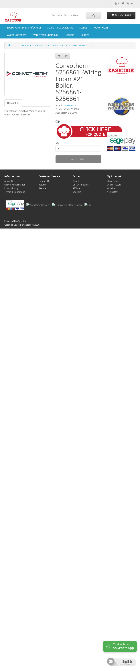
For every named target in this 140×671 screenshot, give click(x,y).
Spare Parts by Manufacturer (23, 27)
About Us (9, 181)
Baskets (69, 34)
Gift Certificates (80, 184)
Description (13, 103)
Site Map (43, 188)
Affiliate (76, 188)
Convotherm (69, 105)
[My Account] (117, 3)
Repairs (84, 34)
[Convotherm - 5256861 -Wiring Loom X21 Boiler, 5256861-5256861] (27, 74)
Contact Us (44, 181)
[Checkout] (132, 3)
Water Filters (101, 27)
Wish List (111, 188)
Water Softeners (16, 34)
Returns (42, 184)
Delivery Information (14, 184)
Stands (83, 27)
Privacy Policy (11, 188)
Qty (57, 142)
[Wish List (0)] (122, 3)
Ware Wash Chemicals (45, 34)
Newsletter (112, 191)
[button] (91, 130)
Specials (77, 191)
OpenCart (22, 221)
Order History (114, 184)
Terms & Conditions (14, 191)
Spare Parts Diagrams (60, 27)
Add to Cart (78, 159)
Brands (76, 181)
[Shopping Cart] (127, 3)
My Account (113, 181)
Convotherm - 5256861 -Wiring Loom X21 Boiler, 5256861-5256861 (53, 45)
